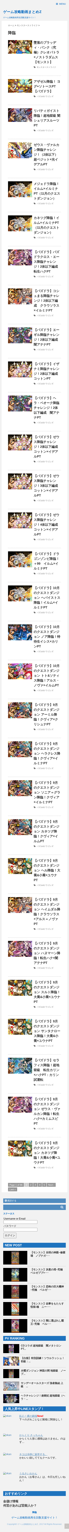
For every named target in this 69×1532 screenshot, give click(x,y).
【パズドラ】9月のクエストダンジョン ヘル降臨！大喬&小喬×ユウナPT (47, 870)
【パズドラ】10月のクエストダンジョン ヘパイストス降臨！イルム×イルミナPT (47, 597)
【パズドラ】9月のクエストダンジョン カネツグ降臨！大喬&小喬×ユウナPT (47, 1152)
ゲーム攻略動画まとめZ (22, 12)
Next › (51, 1185)
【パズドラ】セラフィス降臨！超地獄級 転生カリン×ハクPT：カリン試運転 (46, 1069)
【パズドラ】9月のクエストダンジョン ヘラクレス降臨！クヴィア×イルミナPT (47, 753)
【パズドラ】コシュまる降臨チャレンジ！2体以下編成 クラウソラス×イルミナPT (46, 300)
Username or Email (15, 1218)
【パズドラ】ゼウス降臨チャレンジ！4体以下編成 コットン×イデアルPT (47, 524)
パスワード (10, 1226)
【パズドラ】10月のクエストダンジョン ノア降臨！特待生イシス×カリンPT (47, 636)
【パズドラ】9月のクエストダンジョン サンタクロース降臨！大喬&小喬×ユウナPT (47, 1030)
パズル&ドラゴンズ (45, 96)
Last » (12, 1189)
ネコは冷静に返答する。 (33, 1454)
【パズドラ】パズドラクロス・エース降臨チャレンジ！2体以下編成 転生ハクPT (47, 261)
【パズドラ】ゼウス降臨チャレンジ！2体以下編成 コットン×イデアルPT (47, 446)
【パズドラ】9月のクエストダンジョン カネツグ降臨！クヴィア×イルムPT (46, 831)
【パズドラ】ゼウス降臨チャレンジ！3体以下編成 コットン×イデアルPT (47, 485)
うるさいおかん (28, 1473)
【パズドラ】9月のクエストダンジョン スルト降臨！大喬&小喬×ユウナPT (47, 992)
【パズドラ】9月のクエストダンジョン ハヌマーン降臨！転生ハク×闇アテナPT (47, 953)
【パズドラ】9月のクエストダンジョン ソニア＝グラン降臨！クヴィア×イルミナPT (47, 792)
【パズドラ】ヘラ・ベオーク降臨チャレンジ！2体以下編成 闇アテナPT (46, 407)
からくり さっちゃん (31, 1435)
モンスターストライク (46, 67)
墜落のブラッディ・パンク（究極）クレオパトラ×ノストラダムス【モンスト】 (46, 52)
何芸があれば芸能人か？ (20, 1505)
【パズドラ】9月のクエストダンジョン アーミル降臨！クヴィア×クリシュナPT (46, 714)
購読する (11, 1200)
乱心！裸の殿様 (28, 1416)
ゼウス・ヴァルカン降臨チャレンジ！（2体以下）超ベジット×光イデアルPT (46, 154)
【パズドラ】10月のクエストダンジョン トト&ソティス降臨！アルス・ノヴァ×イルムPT (47, 675)
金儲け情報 (10, 1501)
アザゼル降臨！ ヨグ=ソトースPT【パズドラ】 (47, 86)
